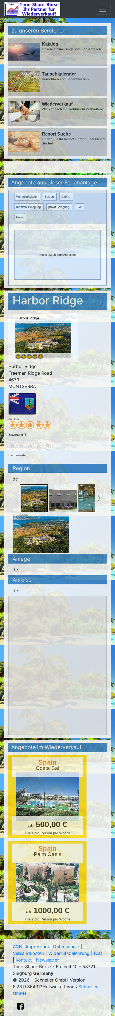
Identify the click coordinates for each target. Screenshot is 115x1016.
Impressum (37, 946)
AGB (17, 946)
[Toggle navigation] (103, 9)
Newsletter (47, 960)
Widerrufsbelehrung (69, 953)
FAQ (98, 953)
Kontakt (24, 960)
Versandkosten (28, 953)
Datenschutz (66, 946)
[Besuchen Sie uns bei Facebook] (20, 1006)
